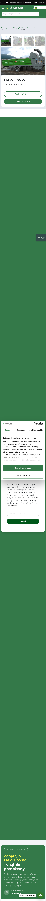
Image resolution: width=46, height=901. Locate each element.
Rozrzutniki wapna (10, 30)
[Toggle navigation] (3, 7)
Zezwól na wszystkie (23, 468)
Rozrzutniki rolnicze (33, 28)
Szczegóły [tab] (21, 430)
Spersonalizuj (21, 475)
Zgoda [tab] (7, 430)
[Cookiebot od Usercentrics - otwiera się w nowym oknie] (33, 423)
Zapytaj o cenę (23, 101)
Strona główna (6, 28)
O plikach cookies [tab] (36, 430)
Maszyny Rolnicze (19, 28)
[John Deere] (39, 8)
